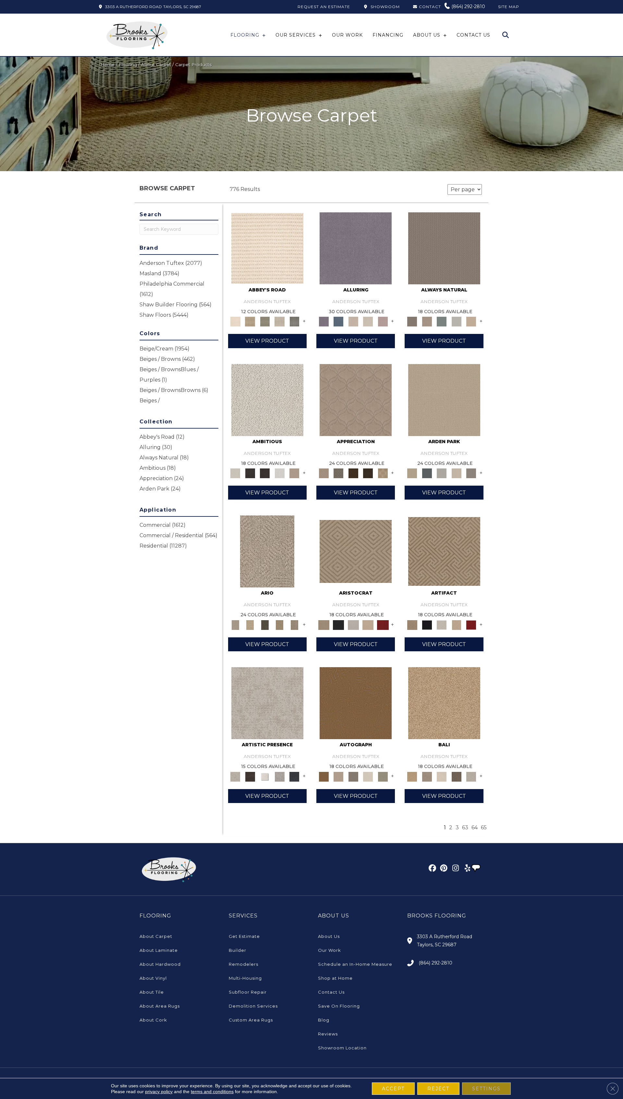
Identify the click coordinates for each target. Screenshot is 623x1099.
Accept (393, 1089)
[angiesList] (476, 869)
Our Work (329, 950)
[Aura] (267, 247)
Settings (486, 1089)
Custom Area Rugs (251, 1019)
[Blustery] (456, 321)
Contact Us (331, 992)
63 (465, 827)
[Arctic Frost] (338, 473)
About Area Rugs (160, 1006)
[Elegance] (367, 776)
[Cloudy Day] (441, 473)
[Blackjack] (338, 624)
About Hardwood (160, 964)
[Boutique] (471, 321)
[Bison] (353, 473)
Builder (237, 950)
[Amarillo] (356, 399)
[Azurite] (338, 321)
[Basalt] (353, 321)
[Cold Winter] (279, 776)
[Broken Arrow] (294, 624)
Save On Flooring (339, 1006)
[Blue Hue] (427, 473)
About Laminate (159, 950)
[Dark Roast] (264, 473)
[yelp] (465, 869)
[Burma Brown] (250, 776)
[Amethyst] (356, 247)
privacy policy (159, 1091)
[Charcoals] (250, 473)
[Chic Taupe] (279, 321)
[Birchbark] (367, 321)
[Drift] (456, 473)
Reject (438, 1089)
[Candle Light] (264, 776)
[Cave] (456, 776)
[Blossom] (382, 321)
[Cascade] (353, 624)
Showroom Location (342, 1047)
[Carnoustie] (382, 473)
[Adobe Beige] (267, 551)
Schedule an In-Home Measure (355, 964)
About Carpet (156, 64)
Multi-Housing (245, 978)
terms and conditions (212, 1091)
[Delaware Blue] (294, 321)
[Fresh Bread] (294, 473)
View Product (267, 341)
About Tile (152, 992)
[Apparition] (264, 624)
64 (474, 827)
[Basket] (427, 321)
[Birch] (441, 776)
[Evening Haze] (471, 473)
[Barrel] (444, 247)
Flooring (128, 64)
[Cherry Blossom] (382, 624)
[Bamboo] (250, 321)
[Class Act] (353, 776)
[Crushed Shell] (471, 776)
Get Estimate (244, 936)
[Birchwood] (356, 551)
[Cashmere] (367, 624)
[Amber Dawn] (444, 702)
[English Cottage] (382, 776)
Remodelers (243, 964)
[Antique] (250, 624)
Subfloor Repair (248, 992)
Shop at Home (335, 978)
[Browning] (367, 473)
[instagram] (454, 869)
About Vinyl (153, 978)
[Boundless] (264, 321)
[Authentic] (444, 399)
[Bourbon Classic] (356, 702)
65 (484, 827)
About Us (329, 936)
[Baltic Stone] (267, 702)
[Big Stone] (427, 776)
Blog (323, 1019)
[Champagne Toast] (338, 776)
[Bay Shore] (279, 624)
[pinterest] (442, 869)
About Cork (153, 1019)
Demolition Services (253, 1006)
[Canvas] (267, 399)
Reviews (328, 1033)
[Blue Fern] (441, 321)
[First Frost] (279, 473)
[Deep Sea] (294, 776)
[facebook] (431, 869)
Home (108, 64)
